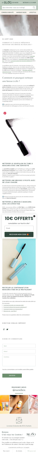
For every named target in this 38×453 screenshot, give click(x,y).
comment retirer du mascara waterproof (21, 61)
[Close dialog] (34, 216)
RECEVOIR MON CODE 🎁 (19, 234)
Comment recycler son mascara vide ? (14, 305)
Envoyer (12, 375)
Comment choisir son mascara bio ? (13, 309)
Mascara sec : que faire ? (10, 311)
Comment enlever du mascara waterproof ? (15, 307)
